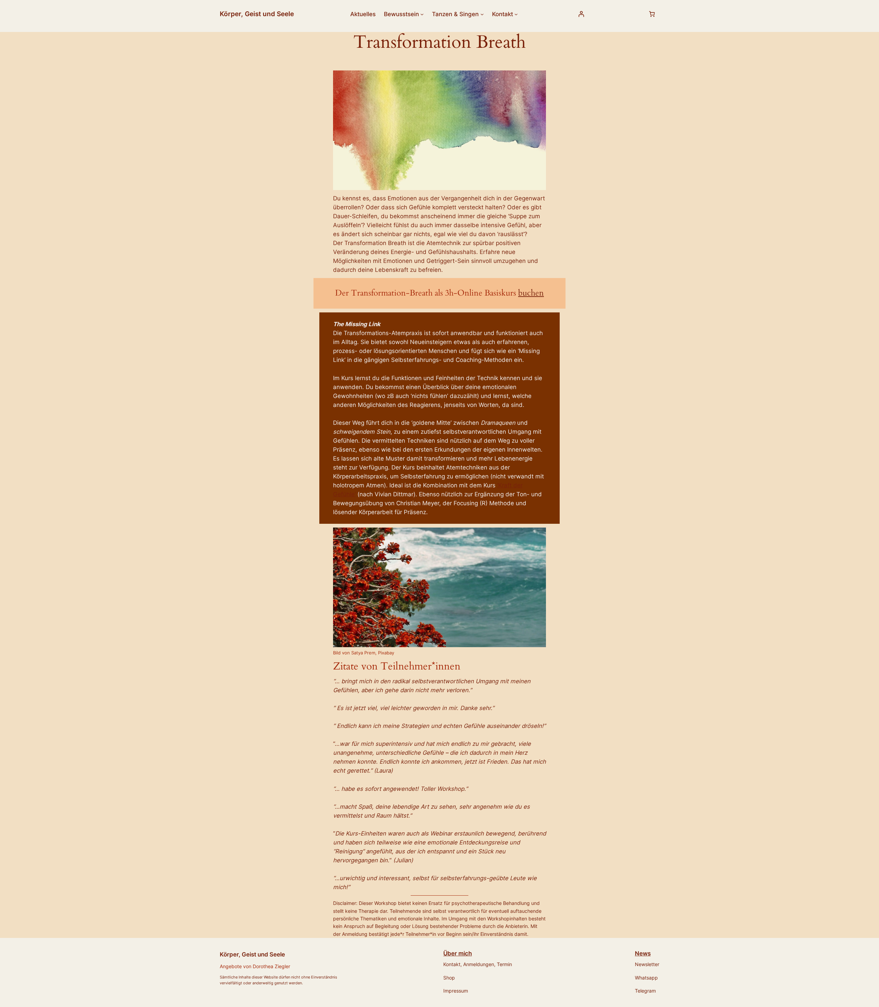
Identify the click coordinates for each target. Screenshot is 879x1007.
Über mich (457, 953)
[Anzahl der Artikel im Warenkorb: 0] (652, 14)
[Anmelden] (581, 14)
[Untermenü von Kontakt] (516, 14)
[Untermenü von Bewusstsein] (422, 14)
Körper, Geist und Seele (257, 14)
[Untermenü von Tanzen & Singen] (482, 14)
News (643, 953)
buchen (531, 293)
